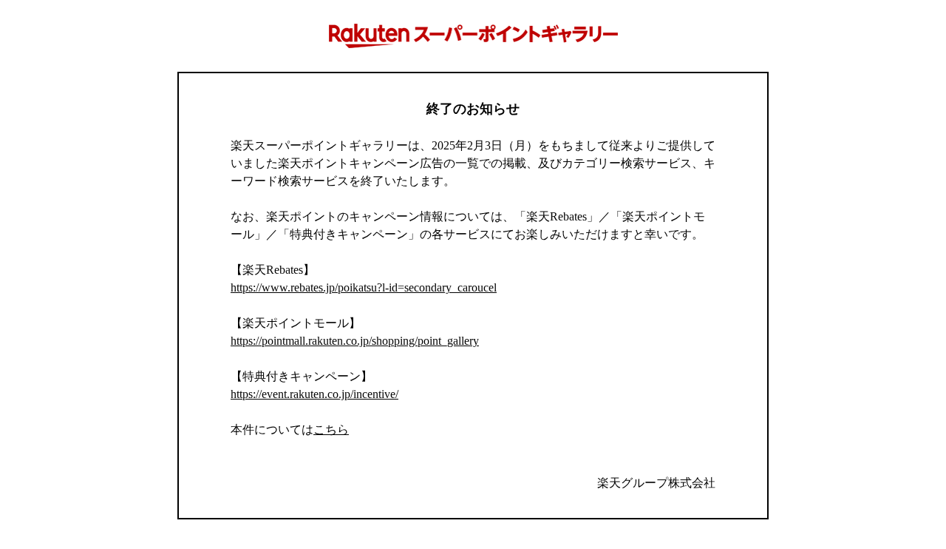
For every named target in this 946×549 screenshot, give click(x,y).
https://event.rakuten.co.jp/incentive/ (314, 394)
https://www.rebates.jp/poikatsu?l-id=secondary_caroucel (364, 287)
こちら (331, 429)
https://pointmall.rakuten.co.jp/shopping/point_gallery (355, 340)
